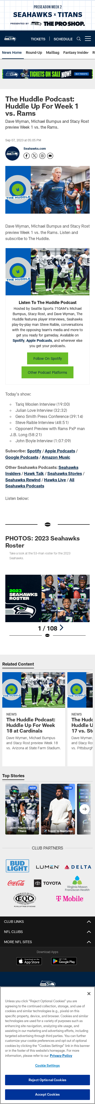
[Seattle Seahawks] (48, 984)
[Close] (88, 993)
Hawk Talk (34, 473)
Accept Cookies (47, 1094)
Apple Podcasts (39, 340)
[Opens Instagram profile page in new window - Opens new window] (42, 156)
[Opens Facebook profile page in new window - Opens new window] (27, 156)
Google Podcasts (21, 457)
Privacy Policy (61, 1056)
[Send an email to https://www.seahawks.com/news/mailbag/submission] (50, 156)
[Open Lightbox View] (47, 606)
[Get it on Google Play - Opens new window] (64, 963)
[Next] (61, 627)
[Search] (79, 38)
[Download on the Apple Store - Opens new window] (29, 961)
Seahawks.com (35, 148)
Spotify (18, 340)
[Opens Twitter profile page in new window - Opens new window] (34, 156)
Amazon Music (56, 457)
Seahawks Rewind (23, 479)
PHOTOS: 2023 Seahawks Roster (42, 541)
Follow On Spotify (47, 358)
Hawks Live (55, 479)
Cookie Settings (47, 1065)
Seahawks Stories (64, 473)
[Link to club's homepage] (10, 36)
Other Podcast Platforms (47, 372)
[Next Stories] (85, 809)
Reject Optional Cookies (47, 1080)
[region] (47, 1045)
